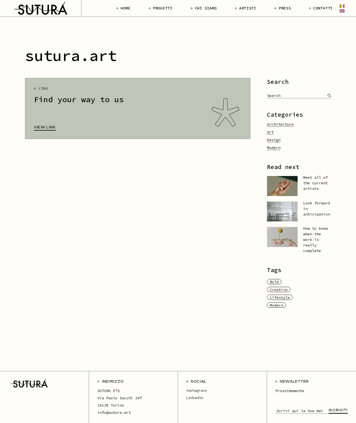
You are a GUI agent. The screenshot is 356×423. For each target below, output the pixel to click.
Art (270, 132)
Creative (279, 289)
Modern (273, 147)
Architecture (280, 124)
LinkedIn (195, 397)
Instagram (196, 390)
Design (273, 139)
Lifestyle (280, 297)
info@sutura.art (114, 412)
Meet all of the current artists (315, 183)
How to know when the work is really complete (315, 239)
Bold (274, 281)
